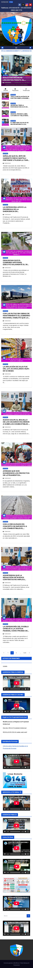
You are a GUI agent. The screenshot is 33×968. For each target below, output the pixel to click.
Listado (5, 666)
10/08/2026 (7, 582)
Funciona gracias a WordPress (12, 963)
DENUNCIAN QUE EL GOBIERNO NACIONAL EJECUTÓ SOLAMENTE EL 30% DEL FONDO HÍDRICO (16, 263)
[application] (16, 683)
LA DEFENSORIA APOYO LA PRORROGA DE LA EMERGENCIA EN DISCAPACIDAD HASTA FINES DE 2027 (15, 211)
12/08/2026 (7, 478)
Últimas (5, 90)
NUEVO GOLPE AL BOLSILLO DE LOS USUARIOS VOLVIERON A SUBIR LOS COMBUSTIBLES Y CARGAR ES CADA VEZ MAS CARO (16, 424)
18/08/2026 (7, 163)
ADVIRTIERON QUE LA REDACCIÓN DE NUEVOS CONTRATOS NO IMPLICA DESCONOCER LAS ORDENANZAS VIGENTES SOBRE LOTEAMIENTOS (14, 580)
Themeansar (16, 965)
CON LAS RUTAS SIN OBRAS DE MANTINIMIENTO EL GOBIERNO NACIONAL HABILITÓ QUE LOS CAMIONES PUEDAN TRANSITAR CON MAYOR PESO (16, 317)
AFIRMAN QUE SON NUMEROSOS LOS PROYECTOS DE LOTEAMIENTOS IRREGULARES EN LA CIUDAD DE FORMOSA (16, 475)
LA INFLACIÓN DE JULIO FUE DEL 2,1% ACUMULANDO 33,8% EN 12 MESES (16, 369)
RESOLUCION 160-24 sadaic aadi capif (15, 732)
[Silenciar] (25, 689)
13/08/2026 (7, 374)
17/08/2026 (7, 214)
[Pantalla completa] (28, 689)
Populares (15, 90)
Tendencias (26, 90)
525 (24, 653)
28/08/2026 (7, 82)
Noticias (5, 75)
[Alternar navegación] (16, 48)
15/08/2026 (7, 267)
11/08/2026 (7, 531)
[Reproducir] (5, 689)
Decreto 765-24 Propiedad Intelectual (14, 728)
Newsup (26, 963)
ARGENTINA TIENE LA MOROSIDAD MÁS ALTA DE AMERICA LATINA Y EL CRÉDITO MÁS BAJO (20, 108)
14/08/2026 (7, 320)
